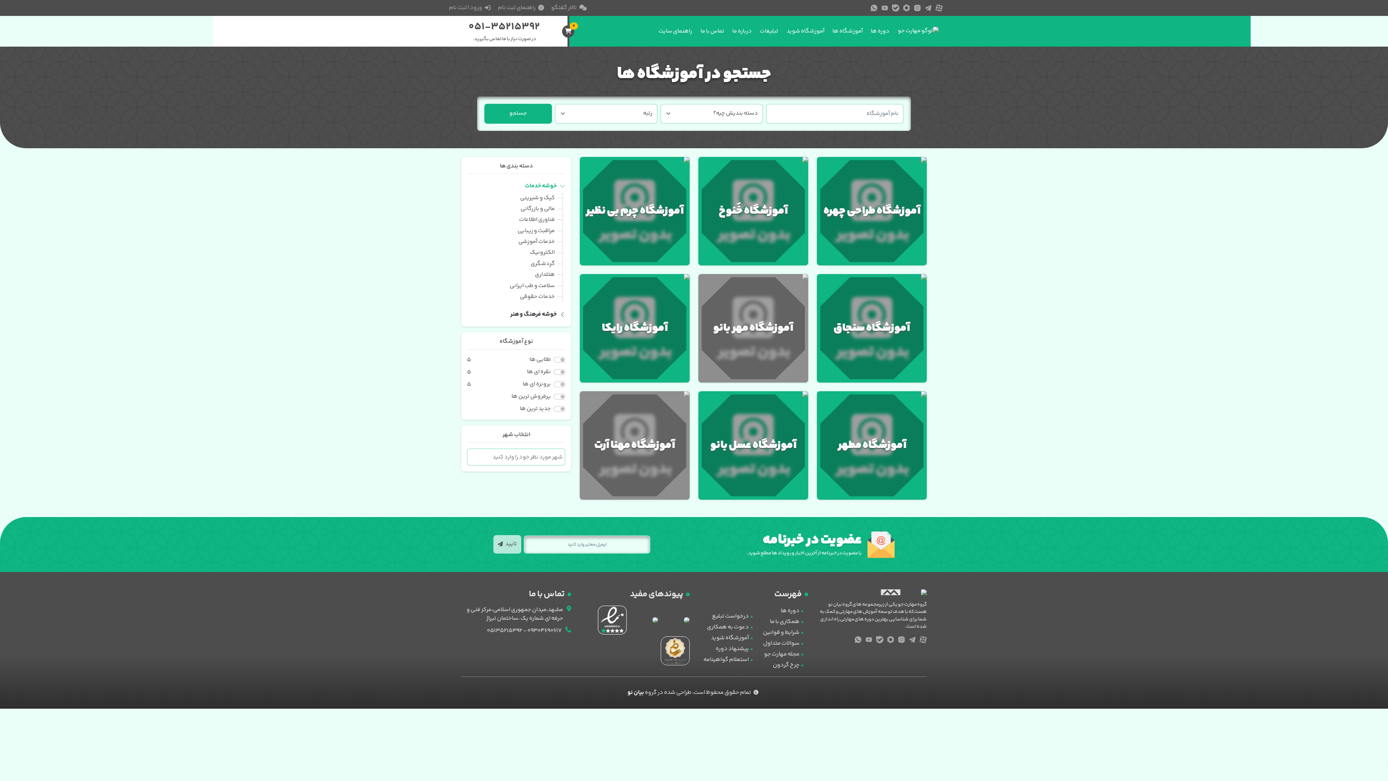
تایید (511, 544)
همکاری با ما (785, 621)
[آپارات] (939, 8)
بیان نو (635, 692)
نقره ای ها (539, 372)
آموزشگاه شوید (805, 31)
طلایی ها (540, 359)
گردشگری (543, 263)
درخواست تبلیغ (730, 616)
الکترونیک (542, 252)
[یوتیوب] (884, 8)
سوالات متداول (781, 643)
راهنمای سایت (675, 31)
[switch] (559, 360)
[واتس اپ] (874, 8)
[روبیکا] (906, 8)
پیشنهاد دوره (732, 648)
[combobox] (516, 457)
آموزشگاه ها (847, 31)
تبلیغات (769, 31)
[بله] (895, 8)
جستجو (518, 113)
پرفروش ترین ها (531, 396)
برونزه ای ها (537, 384)
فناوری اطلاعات (537, 219)
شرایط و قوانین (781, 632)
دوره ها (880, 31)
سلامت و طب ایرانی (532, 285)
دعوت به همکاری (728, 627)
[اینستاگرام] (917, 8)
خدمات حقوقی (537, 296)
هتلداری (545, 274)
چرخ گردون (786, 665)
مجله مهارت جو (782, 654)
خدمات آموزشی (536, 241)
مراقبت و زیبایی (536, 230)
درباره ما (742, 31)
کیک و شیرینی (537, 197)
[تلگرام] (928, 8)
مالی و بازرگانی (537, 208)
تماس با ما (712, 31)
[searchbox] (516, 457)
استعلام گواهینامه (726, 659)
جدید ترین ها (535, 409)
